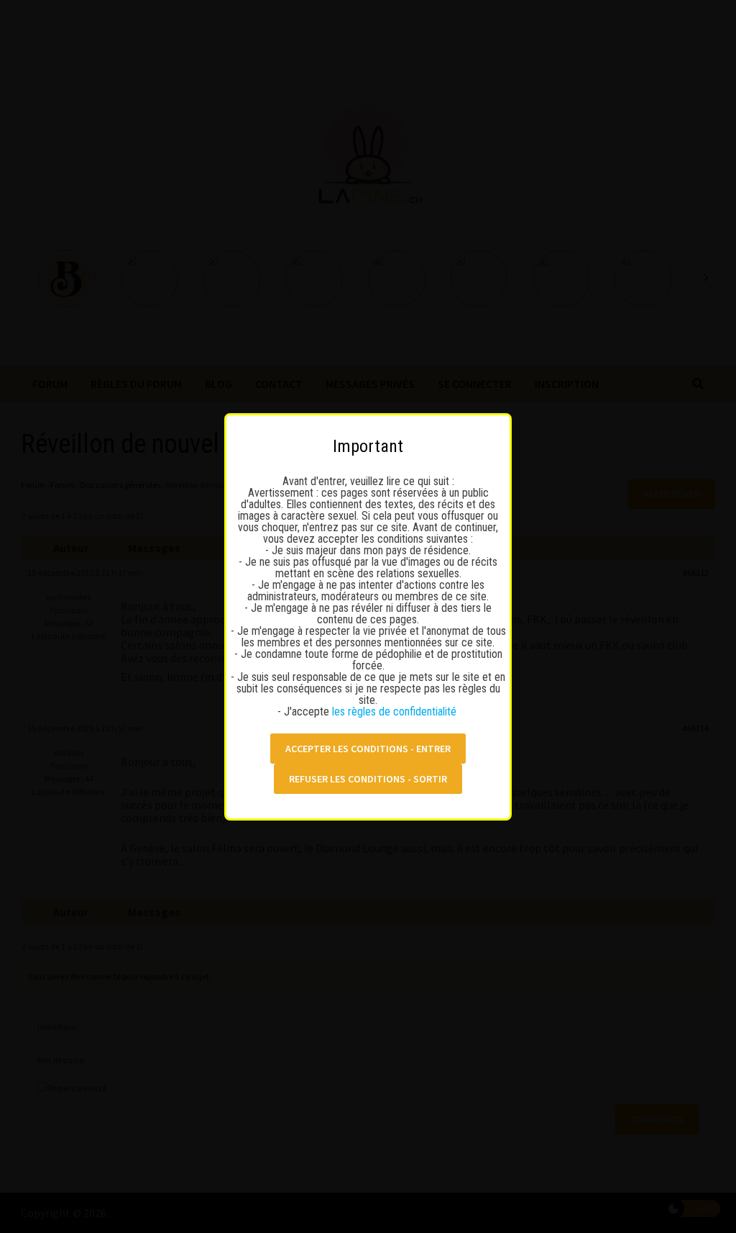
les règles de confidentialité (395, 711)
